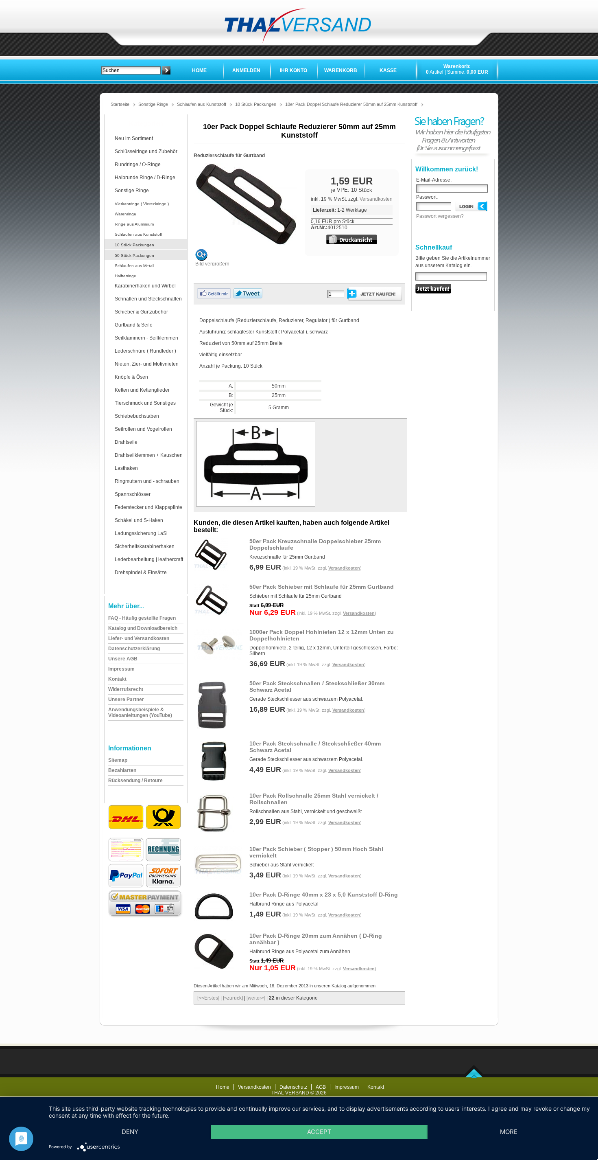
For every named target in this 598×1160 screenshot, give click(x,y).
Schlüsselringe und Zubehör (146, 151)
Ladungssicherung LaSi (141, 533)
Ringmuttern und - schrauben (147, 481)
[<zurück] (233, 998)
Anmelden (246, 70)
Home (199, 70)
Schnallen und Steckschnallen (148, 299)
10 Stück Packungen (255, 104)
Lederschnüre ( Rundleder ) (145, 351)
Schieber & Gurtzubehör (141, 312)
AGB (321, 1087)
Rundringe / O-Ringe (138, 164)
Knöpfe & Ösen (131, 377)
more (508, 1132)
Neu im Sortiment (134, 138)
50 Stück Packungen (134, 255)
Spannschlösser (133, 494)
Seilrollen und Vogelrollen (143, 429)
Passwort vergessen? (440, 216)
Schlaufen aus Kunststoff (201, 104)
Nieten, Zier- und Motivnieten (147, 364)
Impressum (346, 1087)
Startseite (120, 104)
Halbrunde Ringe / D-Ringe (145, 177)
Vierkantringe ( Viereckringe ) (142, 204)
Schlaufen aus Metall (134, 265)
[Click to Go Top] (474, 1076)
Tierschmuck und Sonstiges (145, 403)
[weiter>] (256, 998)
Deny (130, 1132)
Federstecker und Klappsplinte (148, 507)
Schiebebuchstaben (137, 416)
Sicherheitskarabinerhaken (145, 546)
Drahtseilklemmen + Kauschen (149, 455)
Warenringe (125, 214)
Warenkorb (340, 70)
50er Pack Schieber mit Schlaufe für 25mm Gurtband (321, 586)
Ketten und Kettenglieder (142, 390)
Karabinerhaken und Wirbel (145, 286)
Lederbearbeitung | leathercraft (149, 559)
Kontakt (375, 1087)
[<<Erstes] (208, 998)
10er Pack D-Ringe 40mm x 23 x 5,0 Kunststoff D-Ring (323, 894)
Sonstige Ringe (153, 104)
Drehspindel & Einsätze (141, 572)
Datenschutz (293, 1087)
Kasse (388, 70)
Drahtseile (126, 442)
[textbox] (131, 70)
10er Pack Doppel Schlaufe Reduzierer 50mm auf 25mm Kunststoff (351, 104)
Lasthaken (126, 468)
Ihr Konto (293, 70)
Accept (319, 1132)
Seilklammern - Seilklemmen (146, 338)
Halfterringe (125, 276)
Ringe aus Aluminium (134, 224)
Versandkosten (376, 199)
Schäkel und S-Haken (139, 520)
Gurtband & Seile (134, 325)
